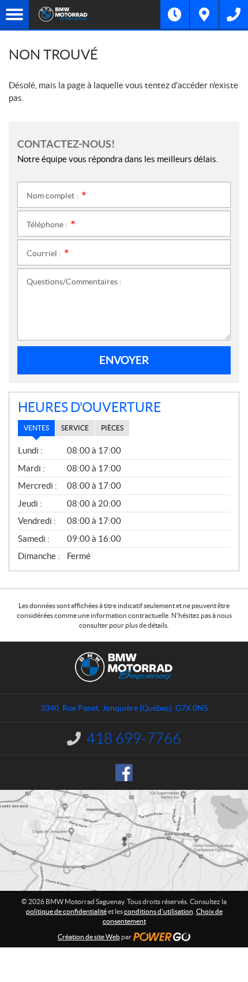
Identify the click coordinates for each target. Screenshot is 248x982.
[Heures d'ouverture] (174, 14)
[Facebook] (124, 772)
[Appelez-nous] (233, 14)
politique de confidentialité (66, 911)
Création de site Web (89, 936)
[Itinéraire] (204, 14)
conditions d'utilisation (158, 911)
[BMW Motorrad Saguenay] (94, 14)
